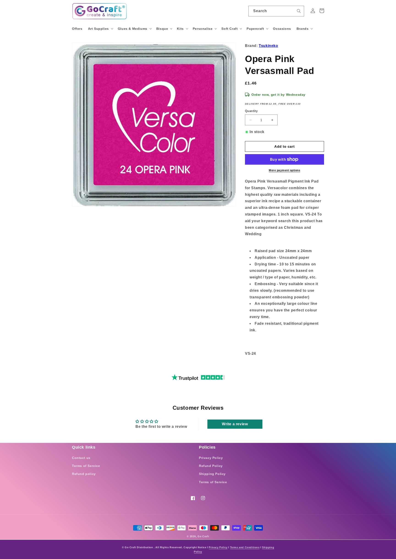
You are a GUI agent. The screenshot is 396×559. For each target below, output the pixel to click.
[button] (100, 28)
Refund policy (84, 474)
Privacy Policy (211, 458)
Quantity (251, 111)
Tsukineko (268, 46)
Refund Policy (211, 466)
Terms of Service (86, 466)
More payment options (284, 170)
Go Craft (203, 536)
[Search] (299, 11)
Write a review (235, 424)
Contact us (81, 458)
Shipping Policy (212, 474)
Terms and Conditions (245, 547)
